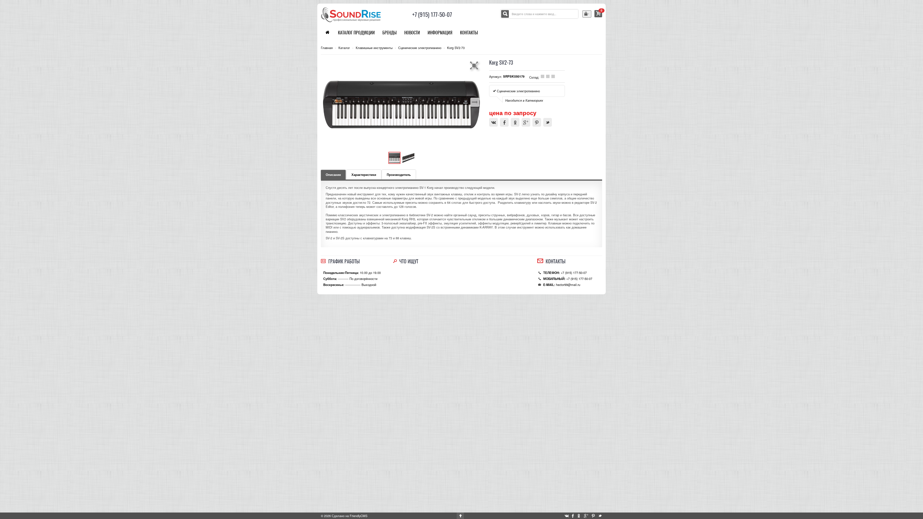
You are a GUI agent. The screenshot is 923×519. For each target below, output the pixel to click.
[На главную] (351, 14)
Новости (412, 33)
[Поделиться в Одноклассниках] (515, 122)
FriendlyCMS (359, 515)
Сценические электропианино (419, 47)
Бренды (389, 33)
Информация (440, 33)
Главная (327, 47)
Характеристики (363, 175)
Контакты (469, 33)
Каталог (344, 47)
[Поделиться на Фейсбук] (504, 122)
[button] (475, 65)
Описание (333, 175)
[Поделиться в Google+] (526, 122)
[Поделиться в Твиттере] (547, 122)
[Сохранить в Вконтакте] (493, 122)
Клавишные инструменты (374, 47)
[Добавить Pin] (536, 122)
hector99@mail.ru (568, 284)
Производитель (399, 175)
